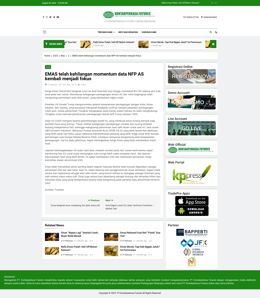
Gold (48, 67)
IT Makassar (52, 84)
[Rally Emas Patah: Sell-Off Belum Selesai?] (75, 46)
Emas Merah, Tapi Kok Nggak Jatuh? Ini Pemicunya (166, 42)
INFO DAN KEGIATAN (128, 32)
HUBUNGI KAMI (149, 32)
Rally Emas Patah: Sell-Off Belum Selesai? (180, 3)
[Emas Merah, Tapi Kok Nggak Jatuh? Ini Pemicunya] (133, 46)
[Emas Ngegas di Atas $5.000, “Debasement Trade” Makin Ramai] (200, 46)
